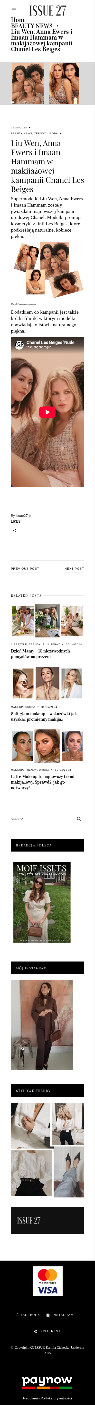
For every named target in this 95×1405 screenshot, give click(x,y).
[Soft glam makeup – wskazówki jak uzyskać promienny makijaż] (47, 683)
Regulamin (31, 1398)
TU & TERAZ (51, 644)
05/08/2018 (19, 127)
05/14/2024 (74, 644)
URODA (53, 133)
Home (19, 20)
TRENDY (40, 133)
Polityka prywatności (56, 1398)
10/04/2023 (63, 770)
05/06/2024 (49, 707)
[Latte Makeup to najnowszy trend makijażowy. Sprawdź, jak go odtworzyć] (47, 746)
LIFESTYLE (19, 644)
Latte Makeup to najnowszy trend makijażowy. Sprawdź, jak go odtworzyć (43, 782)
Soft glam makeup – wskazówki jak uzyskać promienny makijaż (44, 716)
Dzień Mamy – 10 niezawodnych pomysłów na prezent (40, 653)
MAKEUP (17, 707)
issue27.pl (23, 516)
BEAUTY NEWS (32, 26)
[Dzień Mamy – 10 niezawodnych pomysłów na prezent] (47, 620)
